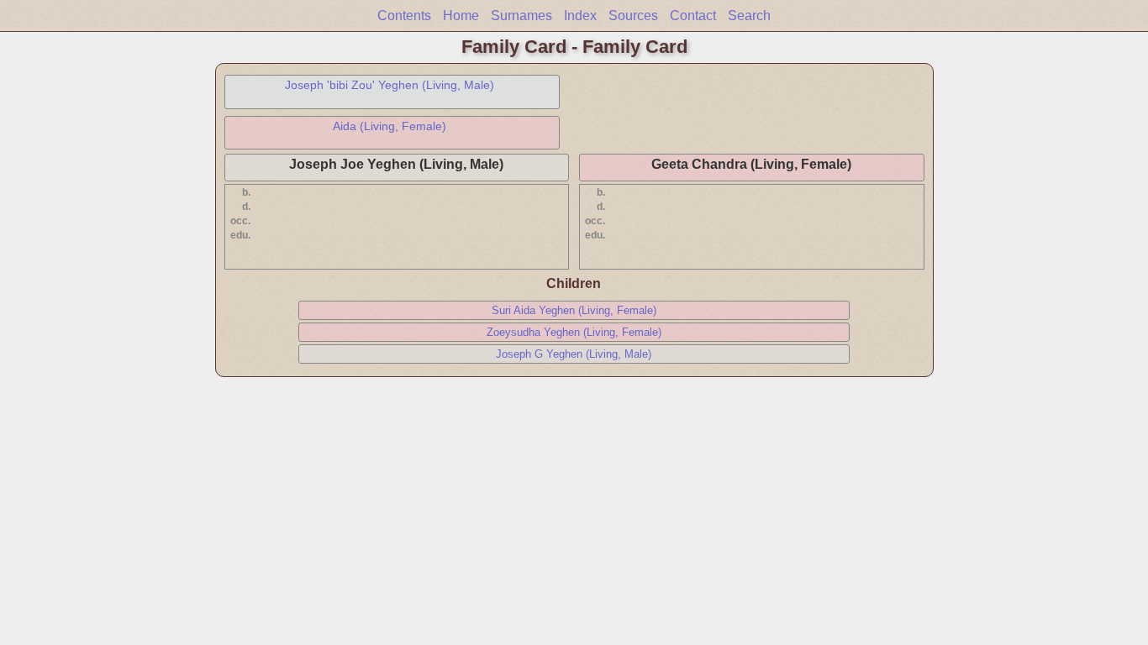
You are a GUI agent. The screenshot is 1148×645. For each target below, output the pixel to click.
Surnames (521, 15)
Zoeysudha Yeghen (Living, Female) (574, 332)
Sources (633, 15)
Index (580, 15)
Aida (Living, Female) (389, 126)
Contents (404, 15)
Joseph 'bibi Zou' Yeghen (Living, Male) (389, 85)
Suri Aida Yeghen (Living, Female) (574, 310)
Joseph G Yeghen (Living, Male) (573, 354)
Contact (693, 15)
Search (749, 15)
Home (461, 15)
